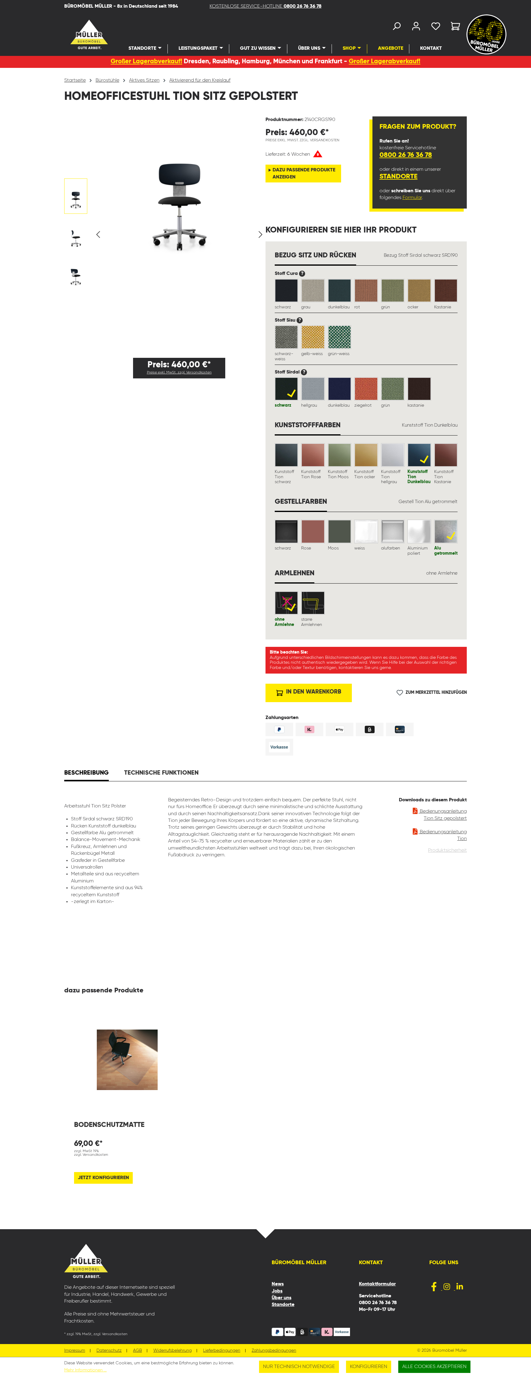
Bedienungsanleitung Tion (443, 835)
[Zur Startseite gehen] (80, 34)
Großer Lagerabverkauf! (146, 61)
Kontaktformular (377, 1284)
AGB (137, 1350)
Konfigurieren (368, 1366)
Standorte (399, 176)
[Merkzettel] (435, 27)
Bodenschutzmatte (109, 1124)
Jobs (277, 1291)
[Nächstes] (260, 234)
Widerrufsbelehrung (172, 1350)
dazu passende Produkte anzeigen (304, 173)
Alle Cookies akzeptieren (434, 1366)
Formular (412, 197)
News (278, 1284)
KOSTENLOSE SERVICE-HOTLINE (265, 6)
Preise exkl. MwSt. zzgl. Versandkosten (179, 372)
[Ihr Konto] (416, 27)
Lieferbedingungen (221, 1350)
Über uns (281, 1298)
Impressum (74, 1350)
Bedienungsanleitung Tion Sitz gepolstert (443, 815)
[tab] (86, 774)
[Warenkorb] (453, 27)
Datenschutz (109, 1350)
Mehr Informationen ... (85, 1370)
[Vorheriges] (98, 234)
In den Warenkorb (313, 692)
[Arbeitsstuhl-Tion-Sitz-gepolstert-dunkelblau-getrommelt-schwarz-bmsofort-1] (179, 186)
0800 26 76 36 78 (406, 155)
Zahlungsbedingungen (274, 1350)
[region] (165, 234)
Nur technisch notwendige (299, 1366)
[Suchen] (396, 27)
